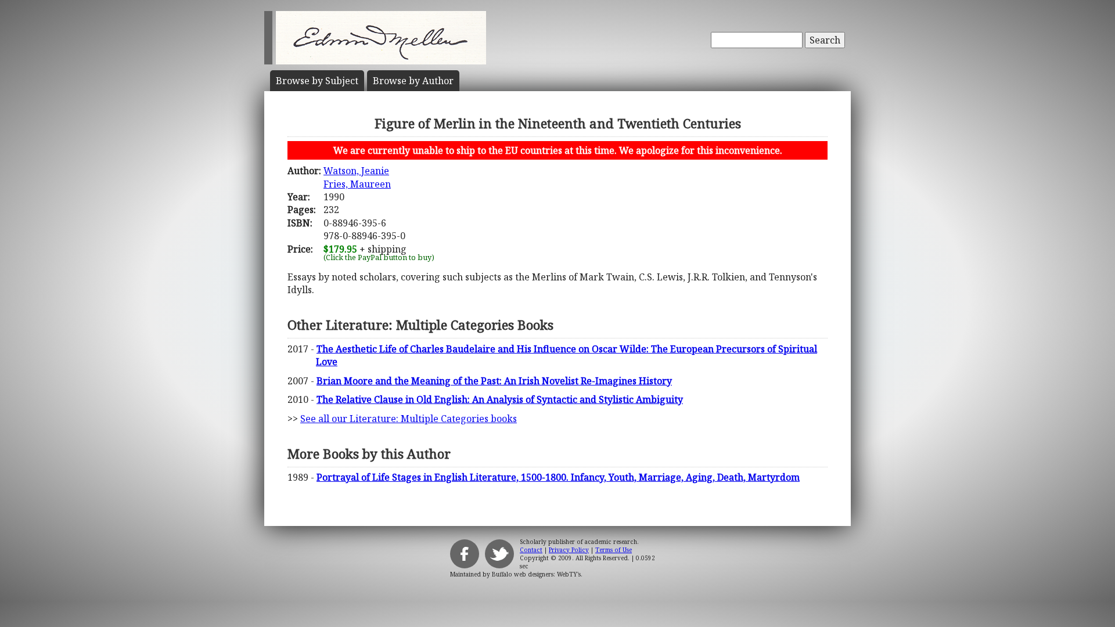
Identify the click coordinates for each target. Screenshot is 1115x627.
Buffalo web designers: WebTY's (536, 574)
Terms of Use (613, 550)
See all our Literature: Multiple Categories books (408, 418)
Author (413, 80)
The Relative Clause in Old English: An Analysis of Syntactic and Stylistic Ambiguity (499, 399)
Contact (531, 550)
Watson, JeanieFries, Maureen (357, 177)
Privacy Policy (569, 550)
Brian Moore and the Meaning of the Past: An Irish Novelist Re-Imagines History (494, 380)
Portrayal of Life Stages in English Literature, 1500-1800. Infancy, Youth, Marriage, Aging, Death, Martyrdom (558, 477)
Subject (317, 80)
